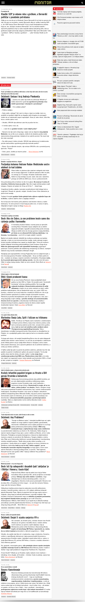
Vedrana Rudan (11, 208)
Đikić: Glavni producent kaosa (14, 276)
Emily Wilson (11, 507)
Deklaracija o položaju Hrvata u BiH (10, 405)
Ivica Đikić (22, 305)
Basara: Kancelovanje (10, 569)
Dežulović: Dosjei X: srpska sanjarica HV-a (19, 517)
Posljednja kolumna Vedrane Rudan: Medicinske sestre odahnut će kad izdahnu (25, 165)
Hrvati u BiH (34, 405)
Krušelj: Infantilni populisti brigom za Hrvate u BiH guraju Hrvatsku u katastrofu (24, 374)
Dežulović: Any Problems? (12, 417)
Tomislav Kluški (11, 77)
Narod (6, 264)
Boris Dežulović (34, 151)
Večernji (48, 262)
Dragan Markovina (25, 360)
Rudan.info (27, 206)
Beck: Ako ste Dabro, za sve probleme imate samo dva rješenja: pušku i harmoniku (25, 219)
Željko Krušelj (4, 407)
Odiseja (23, 507)
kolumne (3, 77)
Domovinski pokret (25, 405)
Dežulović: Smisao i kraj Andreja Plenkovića (20, 96)
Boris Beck (4, 267)
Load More (69, 144)
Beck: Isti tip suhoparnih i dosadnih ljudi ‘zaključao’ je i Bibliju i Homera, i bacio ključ (25, 467)
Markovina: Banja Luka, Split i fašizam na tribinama (24, 317)
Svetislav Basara (6, 593)
